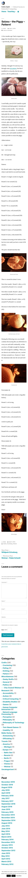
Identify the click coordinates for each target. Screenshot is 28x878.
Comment (4, 582)
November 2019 (8, 782)
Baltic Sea (8, 753)
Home (3, 11)
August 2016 (6, 807)
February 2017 (7, 801)
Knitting (6, 671)
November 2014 (8, 818)
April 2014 (5, 834)
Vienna (7, 764)
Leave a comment (7, 30)
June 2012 (5, 853)
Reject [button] (13, 875)
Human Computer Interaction (9, 708)
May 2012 (5, 856)
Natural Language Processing (9, 713)
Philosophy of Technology (13, 723)
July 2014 (5, 826)
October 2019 (7, 785)
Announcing (8, 736)
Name (3, 601)
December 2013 (8, 842)
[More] (18, 12)
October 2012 (7, 848)
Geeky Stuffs (8, 679)
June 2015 (5, 809)
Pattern (15, 543)
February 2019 (7, 796)
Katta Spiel (5, 7)
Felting (5, 668)
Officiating (7, 738)
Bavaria (7, 755)
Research (5, 690)
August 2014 (6, 823)
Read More (18, 875)
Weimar (7, 767)
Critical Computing (10, 699)
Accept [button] (8, 875)
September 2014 (8, 820)
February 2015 (7, 812)
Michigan (8, 747)
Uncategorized (7, 769)
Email (3, 609)
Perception (7, 717)
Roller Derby (6, 733)
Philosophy (7, 720)
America (6, 744)
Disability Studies (10, 702)
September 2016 (8, 804)
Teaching (11, 11)
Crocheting (9, 543)
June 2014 (5, 829)
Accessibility (8, 693)
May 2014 (5, 831)
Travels (4, 741)
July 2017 (5, 798)
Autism (6, 696)
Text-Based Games (11, 727)
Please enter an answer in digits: (9, 625)
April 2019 (5, 793)
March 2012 (6, 861)
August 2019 (6, 787)
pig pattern (13, 68)
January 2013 (7, 845)
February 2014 (7, 839)
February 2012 (7, 864)
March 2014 (6, 837)
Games (6, 704)
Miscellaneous (7, 676)
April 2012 (5, 859)
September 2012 (8, 850)
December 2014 (8, 815)
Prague (7, 761)
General (6, 682)
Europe (6, 750)
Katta (4, 28)
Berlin (6, 758)
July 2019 (5, 790)
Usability (6, 730)
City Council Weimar (12, 688)
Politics (6, 685)
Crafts (4, 543)
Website (3, 617)
